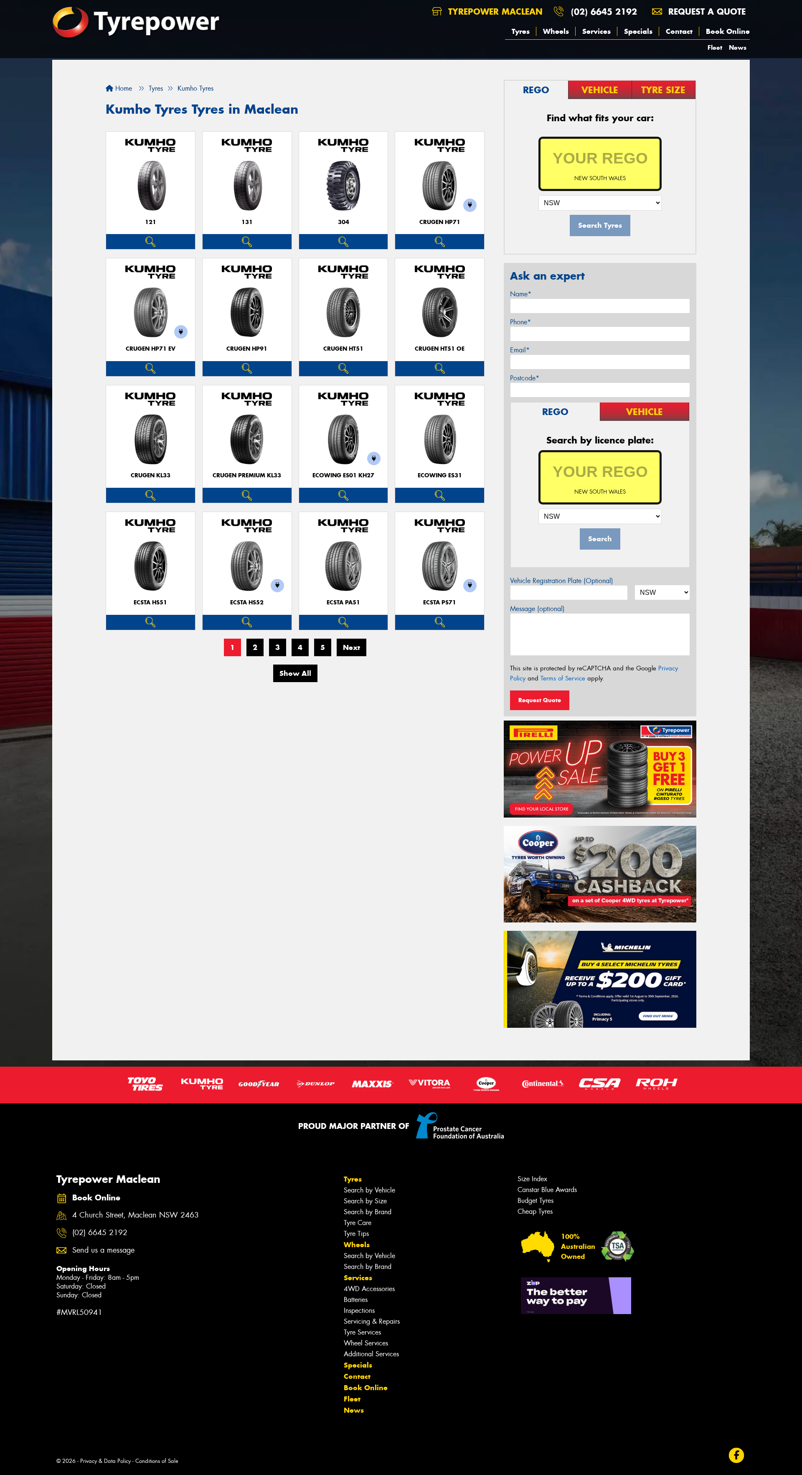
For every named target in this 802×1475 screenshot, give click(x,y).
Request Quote (539, 700)
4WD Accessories (369, 1288)
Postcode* (524, 378)
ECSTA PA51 (343, 602)
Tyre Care (357, 1222)
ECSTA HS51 (150, 602)
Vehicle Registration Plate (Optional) (561, 580)
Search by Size (365, 1201)
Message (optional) (537, 608)
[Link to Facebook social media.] (736, 1455)
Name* (520, 294)
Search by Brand (367, 1212)
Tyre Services (362, 1332)
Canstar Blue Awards (547, 1189)
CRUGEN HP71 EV (150, 348)
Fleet (715, 47)
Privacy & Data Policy (105, 1461)
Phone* (520, 322)
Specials (638, 31)
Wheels (556, 31)
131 (247, 222)
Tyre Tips (356, 1233)
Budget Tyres (535, 1200)
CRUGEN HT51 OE (439, 348)
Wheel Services (366, 1343)
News (737, 47)
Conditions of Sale (156, 1461)
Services (596, 31)
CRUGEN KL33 (150, 475)
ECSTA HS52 (247, 602)
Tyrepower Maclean (494, 11)
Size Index (532, 1178)
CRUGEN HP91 (246, 348)
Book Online (728, 31)
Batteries (356, 1299)
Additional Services (371, 1354)
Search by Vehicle (369, 1190)
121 (150, 222)
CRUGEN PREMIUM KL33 (247, 475)
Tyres (521, 31)
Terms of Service (563, 678)
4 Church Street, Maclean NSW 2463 (135, 1215)
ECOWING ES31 (440, 475)
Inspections (359, 1310)
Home (122, 88)
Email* (520, 350)
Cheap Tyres (535, 1211)
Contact (679, 31)
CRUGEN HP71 (439, 222)
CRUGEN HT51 (343, 348)
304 (343, 222)
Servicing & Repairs (372, 1321)
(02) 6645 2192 (604, 11)
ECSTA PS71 (439, 602)
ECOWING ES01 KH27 (343, 475)
